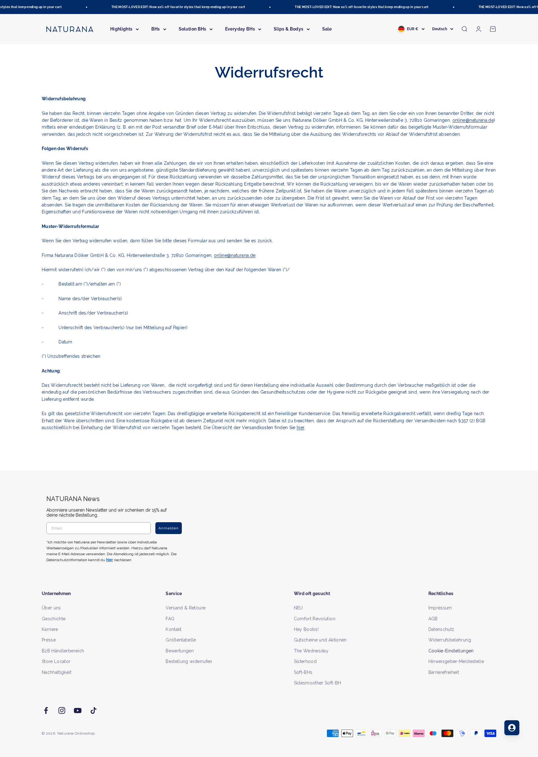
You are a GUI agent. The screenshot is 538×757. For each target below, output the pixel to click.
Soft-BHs (303, 672)
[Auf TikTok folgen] (93, 710)
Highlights (121, 28)
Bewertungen (180, 650)
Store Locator (56, 661)
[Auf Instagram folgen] (62, 710)
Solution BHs (192, 28)
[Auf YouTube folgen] (77, 710)
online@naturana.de (473, 120)
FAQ (170, 618)
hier (300, 427)
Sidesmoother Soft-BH (317, 682)
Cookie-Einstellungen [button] (451, 650)
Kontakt (173, 629)
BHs (155, 28)
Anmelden (168, 528)
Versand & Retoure (185, 607)
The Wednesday (311, 650)
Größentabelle (181, 639)
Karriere (50, 629)
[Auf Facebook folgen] (46, 710)
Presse (49, 639)
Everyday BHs (240, 28)
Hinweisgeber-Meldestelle (456, 661)
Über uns (51, 607)
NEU (298, 607)
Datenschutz (441, 629)
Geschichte (54, 618)
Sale (327, 28)
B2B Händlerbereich (63, 650)
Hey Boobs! (306, 629)
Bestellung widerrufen (189, 661)
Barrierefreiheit (443, 672)
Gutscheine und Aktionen (320, 639)
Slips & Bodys (289, 28)
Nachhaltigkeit (56, 672)
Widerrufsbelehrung (449, 639)
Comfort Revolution (314, 618)
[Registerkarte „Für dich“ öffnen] (511, 727)
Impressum (440, 607)
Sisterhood (305, 661)
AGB (433, 618)
